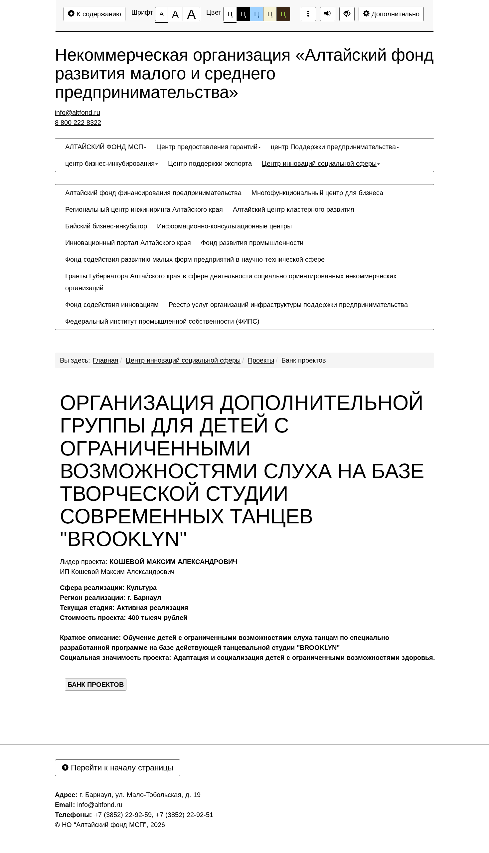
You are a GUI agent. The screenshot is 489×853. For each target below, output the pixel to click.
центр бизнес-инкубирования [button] (110, 163)
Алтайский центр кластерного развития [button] (293, 209)
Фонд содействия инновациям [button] (112, 304)
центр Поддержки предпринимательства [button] (333, 146)
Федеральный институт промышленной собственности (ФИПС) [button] (162, 321)
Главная (105, 360)
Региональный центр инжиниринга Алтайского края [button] (144, 209)
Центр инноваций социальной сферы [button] (319, 163)
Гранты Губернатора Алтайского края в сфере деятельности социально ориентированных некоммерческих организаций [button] (231, 282)
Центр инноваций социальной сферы (183, 360)
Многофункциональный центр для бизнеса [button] (317, 192)
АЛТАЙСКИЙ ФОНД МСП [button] (104, 146)
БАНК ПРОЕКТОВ (96, 684)
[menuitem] (105, 147)
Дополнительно (394, 14)
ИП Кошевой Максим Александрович (117, 571)
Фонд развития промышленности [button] (252, 242)
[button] (269, 315)
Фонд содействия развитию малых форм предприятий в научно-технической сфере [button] (195, 259)
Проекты (261, 360)
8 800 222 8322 (78, 122)
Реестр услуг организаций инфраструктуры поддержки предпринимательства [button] (288, 304)
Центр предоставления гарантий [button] (206, 146)
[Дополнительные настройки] (347, 14)
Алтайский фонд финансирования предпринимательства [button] (153, 192)
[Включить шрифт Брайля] (308, 14)
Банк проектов (303, 360)
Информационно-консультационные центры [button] (224, 226)
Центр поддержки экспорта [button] (210, 163)
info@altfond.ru (77, 112)
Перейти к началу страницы (121, 767)
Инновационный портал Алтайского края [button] (128, 242)
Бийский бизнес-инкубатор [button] (106, 226)
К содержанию (98, 14)
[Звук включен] (327, 14)
